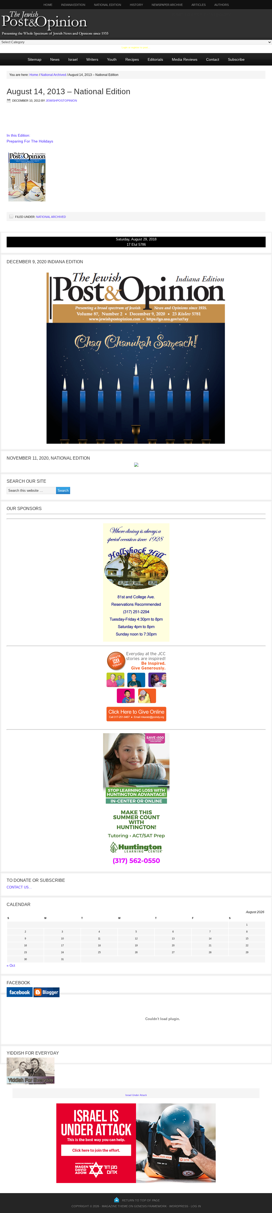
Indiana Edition (73, 4)
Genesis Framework (150, 1206)
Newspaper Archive (167, 4)
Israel (73, 59)
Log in (196, 1206)
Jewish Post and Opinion (65, 24)
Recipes (132, 59)
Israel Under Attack (136, 1095)
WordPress (178, 1206)
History (136, 4)
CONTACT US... (19, 887)
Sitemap (34, 59)
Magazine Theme (115, 1206)
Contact (212, 59)
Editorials (153, 59)
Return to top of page (141, 1200)
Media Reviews (182, 59)
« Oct (11, 966)
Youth (112, 59)
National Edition (107, 4)
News (55, 59)
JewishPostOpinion (61, 100)
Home (48, 4)
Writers (90, 59)
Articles (199, 4)
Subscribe (236, 59)
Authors (219, 4)
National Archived (51, 216)
